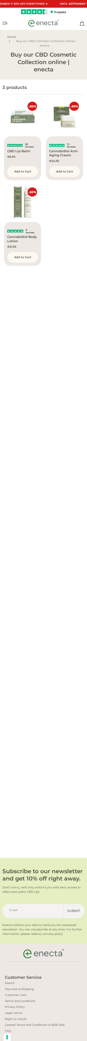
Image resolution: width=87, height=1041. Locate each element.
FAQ (8, 1031)
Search (10, 983)
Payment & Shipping (19, 989)
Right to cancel (16, 1019)
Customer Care (15, 995)
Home (11, 37)
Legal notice (13, 1013)
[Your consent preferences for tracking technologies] (7, 1037)
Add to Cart (22, 171)
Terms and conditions (20, 1001)
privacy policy (53, 934)
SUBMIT (73, 911)
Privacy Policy (15, 1007)
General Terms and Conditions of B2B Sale (35, 1025)
